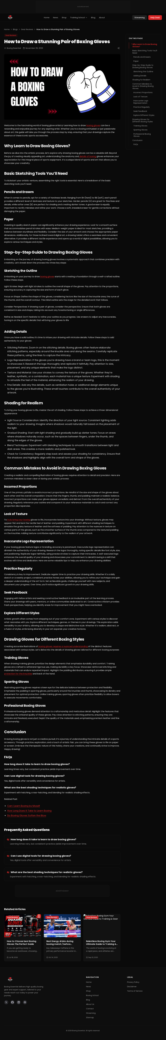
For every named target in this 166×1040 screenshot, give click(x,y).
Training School (77, 17)
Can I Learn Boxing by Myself (23, 805)
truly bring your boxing (18, 519)
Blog (93, 17)
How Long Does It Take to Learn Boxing (29, 810)
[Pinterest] (25, 1002)
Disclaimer (132, 986)
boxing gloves (93, 125)
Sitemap (90, 1017)
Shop (64, 17)
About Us (90, 1004)
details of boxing (87, 156)
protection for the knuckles (18, 673)
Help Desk (155, 17)
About (102, 17)
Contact (90, 1008)
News (55, 17)
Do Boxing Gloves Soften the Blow (26, 815)
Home (46, 17)
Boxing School (92, 995)
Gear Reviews (27, 29)
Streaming (139, 17)
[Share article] (118, 48)
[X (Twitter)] (6, 1002)
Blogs (15, 29)
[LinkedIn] (19, 1002)
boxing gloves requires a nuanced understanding (63, 646)
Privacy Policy (133, 982)
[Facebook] (12, 1002)
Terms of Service (135, 991)
